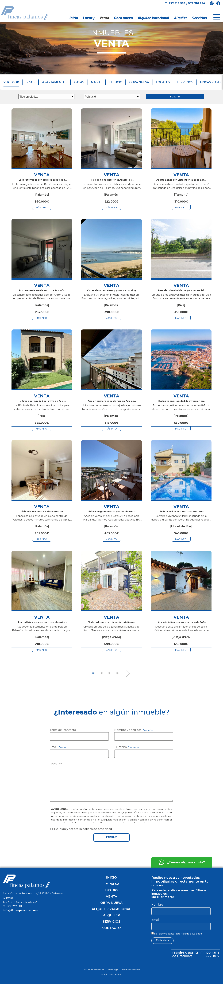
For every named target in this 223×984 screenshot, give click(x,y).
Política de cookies (131, 969)
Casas (79, 82)
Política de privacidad (93, 969)
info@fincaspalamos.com (20, 910)
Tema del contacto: (63, 730)
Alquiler (180, 18)
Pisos (30, 82)
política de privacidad (97, 829)
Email (60, 747)
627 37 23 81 (14, 906)
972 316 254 (196, 3)
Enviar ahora (162, 940)
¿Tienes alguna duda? (186, 862)
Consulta (56, 764)
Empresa (111, 884)
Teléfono (126, 747)
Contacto (111, 928)
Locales (163, 82)
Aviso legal (113, 969)
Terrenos (185, 82)
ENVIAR (111, 837)
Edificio (115, 82)
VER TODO (11, 82)
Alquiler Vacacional (153, 18)
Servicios (199, 18)
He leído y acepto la (178, 933)
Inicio (73, 18)
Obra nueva (123, 18)
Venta (104, 18)
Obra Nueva (139, 82)
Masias (96, 82)
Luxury (88, 18)
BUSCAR (175, 96)
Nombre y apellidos (133, 730)
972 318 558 (177, 3)
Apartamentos (54, 82)
